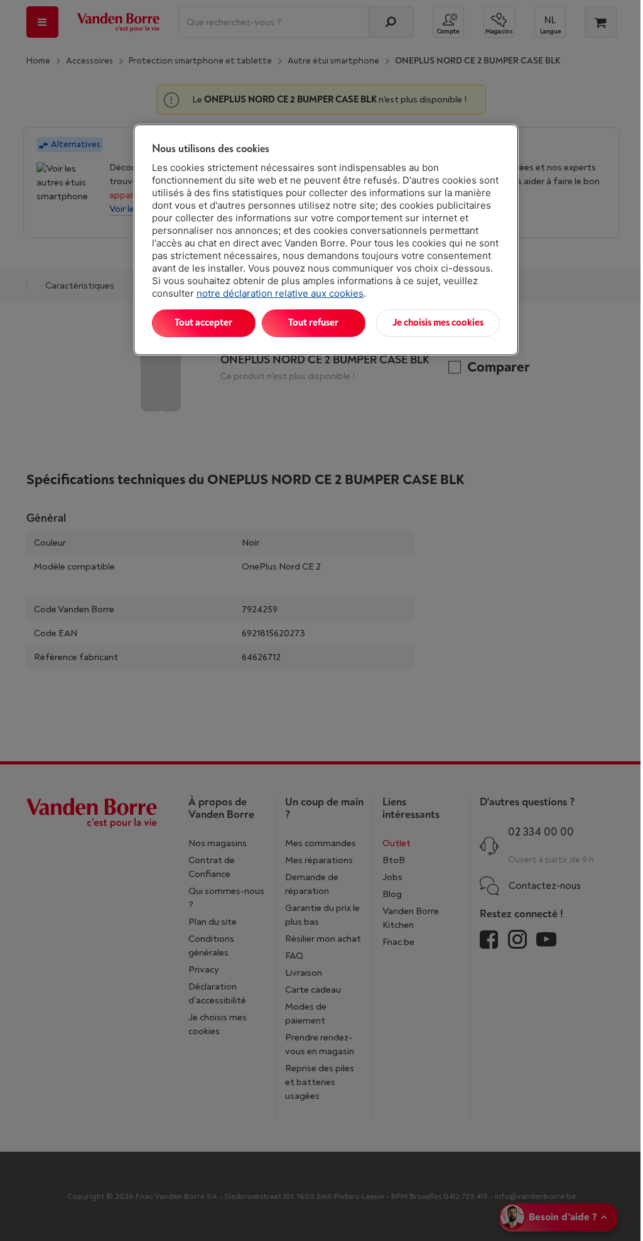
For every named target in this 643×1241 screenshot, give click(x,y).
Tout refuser (313, 323)
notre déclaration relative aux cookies (280, 293)
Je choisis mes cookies (438, 323)
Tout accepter (203, 323)
